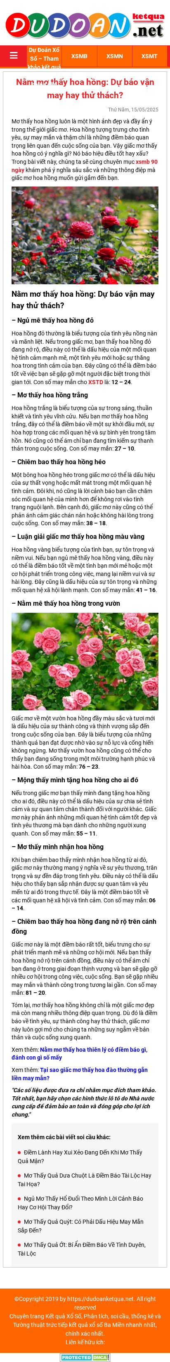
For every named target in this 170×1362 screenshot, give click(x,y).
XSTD (95, 382)
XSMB (79, 56)
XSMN (114, 56)
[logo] (85, 24)
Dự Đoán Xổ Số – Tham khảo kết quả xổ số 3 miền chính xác (44, 67)
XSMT (150, 56)
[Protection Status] (85, 1357)
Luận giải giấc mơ (43, 537)
